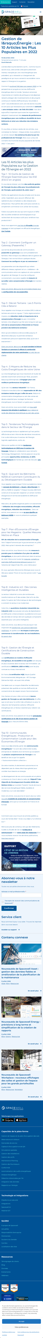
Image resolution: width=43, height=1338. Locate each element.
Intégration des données (10, 1182)
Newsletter (31, 2)
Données (4, 1268)
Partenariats (5, 1236)
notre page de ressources (27, 833)
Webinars (4, 1275)
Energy (8, 1036)
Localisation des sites (9, 1247)
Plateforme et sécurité (9, 1200)
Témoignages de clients (10, 1261)
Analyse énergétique (8, 1175)
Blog (8, 983)
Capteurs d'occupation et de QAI (13, 1147)
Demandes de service (9, 1143)
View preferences (21, 1327)
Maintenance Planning (9, 1161)
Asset (3, 983)
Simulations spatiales (9, 1150)
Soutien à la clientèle (9, 1239)
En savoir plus (6, 636)
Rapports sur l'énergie (9, 1185)
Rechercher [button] (6, 2)
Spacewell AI (6, 1207)
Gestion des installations (10, 1154)
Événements (6, 1272)
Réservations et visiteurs (10, 1139)
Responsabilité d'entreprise (11, 1232)
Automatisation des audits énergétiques (16, 1171)
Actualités (5, 1229)
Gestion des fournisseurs (10, 1164)
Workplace (19, 1089)
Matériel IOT (5, 1211)
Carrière (4, 1243)
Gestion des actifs (7, 1157)
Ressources (14, 983)
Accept (21, 1321)
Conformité (5, 1168)
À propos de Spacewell (9, 1225)
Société (5, 1221)
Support (14, 2)
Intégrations (5, 1204)
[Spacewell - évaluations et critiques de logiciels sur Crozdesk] (7, 1300)
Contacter (22, 2)
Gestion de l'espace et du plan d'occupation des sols (20, 1136)
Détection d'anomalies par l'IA (12, 1178)
